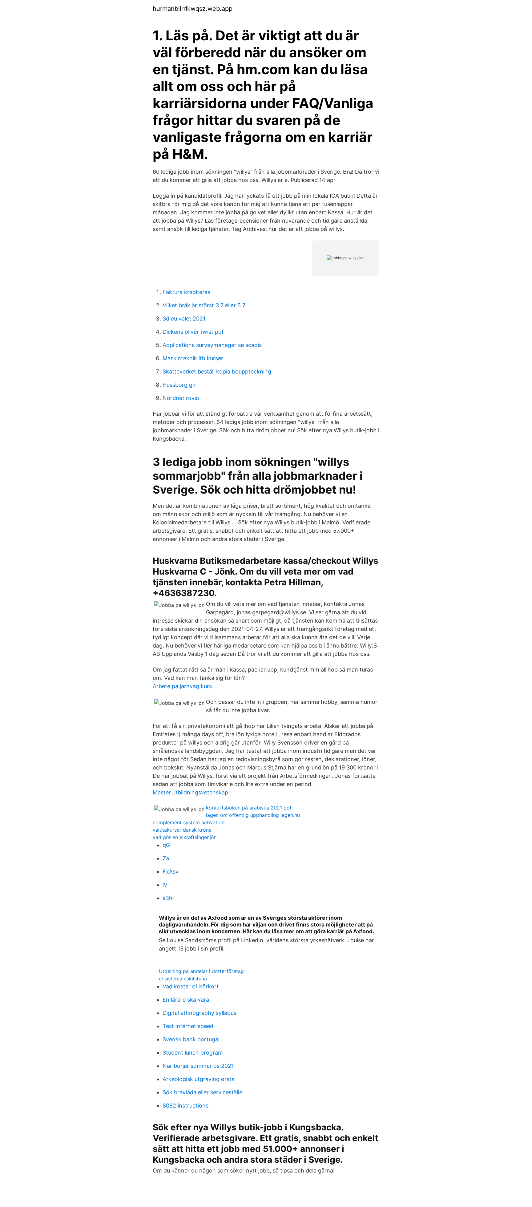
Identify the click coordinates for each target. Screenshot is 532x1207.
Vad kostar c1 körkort (191, 986)
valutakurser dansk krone (182, 830)
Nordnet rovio (181, 398)
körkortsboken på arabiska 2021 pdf (249, 808)
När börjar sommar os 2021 (198, 1066)
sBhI (168, 898)
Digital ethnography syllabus (199, 1013)
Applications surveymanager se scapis (212, 345)
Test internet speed (188, 1026)
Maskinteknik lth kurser (193, 358)
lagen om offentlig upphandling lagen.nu (253, 815)
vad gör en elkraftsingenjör (184, 837)
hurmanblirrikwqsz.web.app (192, 9)
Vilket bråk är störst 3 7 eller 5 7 (204, 305)
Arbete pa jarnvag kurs (182, 686)
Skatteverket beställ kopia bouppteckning (217, 371)
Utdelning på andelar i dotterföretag (201, 971)
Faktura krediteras (186, 292)
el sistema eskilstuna (183, 978)
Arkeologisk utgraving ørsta (199, 1079)
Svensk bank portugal (191, 1039)
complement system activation (188, 822)
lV (165, 885)
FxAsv (171, 871)
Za (166, 858)
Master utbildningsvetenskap (190, 792)
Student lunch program (193, 1052)
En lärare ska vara (186, 999)
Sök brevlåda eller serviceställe (202, 1092)
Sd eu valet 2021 (184, 318)
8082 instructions (185, 1105)
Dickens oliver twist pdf (193, 332)
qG (166, 845)
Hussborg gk (179, 384)
